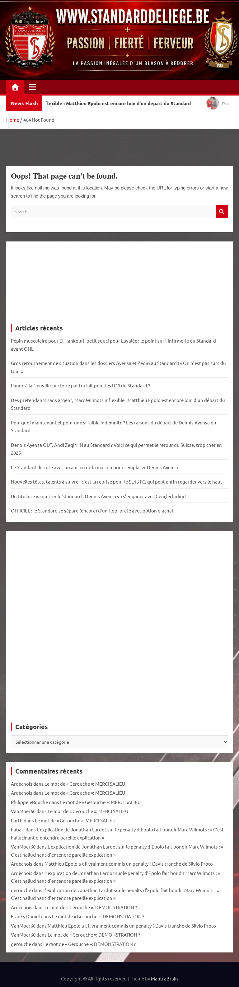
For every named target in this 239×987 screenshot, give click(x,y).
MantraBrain (164, 978)
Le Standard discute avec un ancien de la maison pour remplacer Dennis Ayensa (94, 467)
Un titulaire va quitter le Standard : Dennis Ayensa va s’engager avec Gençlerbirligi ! (98, 496)
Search (222, 211)
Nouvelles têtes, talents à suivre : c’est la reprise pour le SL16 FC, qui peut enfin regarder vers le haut (116, 481)
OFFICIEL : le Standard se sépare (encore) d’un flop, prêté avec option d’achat (92, 510)
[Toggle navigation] (32, 87)
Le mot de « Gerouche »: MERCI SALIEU (85, 784)
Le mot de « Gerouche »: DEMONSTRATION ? (91, 907)
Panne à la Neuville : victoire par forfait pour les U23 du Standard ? (80, 385)
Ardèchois (21, 784)
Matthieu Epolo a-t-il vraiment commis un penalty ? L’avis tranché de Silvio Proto (129, 864)
